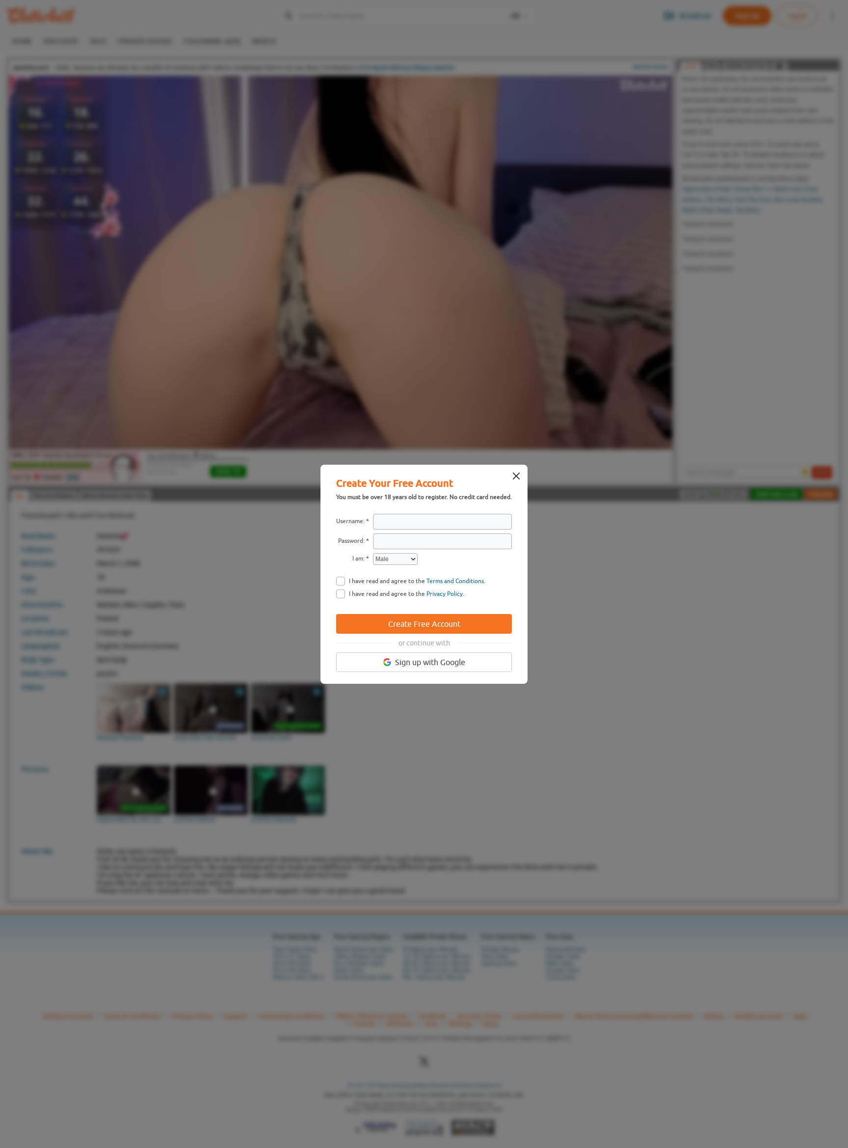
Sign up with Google (430, 662)
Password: (351, 540)
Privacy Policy (444, 593)
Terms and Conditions (455, 581)
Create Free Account (424, 623)
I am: (358, 558)
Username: (350, 521)
